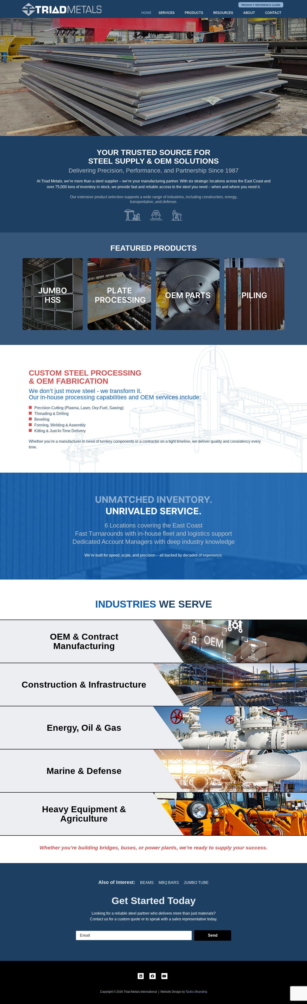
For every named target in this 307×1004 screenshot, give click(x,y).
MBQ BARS (169, 883)
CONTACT (273, 13)
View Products (44, 75)
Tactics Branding (196, 991)
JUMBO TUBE (196, 883)
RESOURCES (223, 13)
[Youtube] (164, 976)
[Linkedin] (141, 976)
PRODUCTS (194, 13)
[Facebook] (152, 976)
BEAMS (147, 883)
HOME (146, 13)
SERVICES (167, 13)
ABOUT (249, 13)
